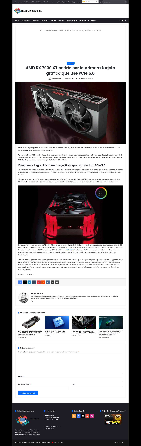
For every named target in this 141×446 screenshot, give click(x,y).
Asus (53, 2)
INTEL (32, 2)
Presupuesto (71, 20)
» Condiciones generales (51, 417)
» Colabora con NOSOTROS (52, 426)
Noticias (48, 30)
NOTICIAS (25, 20)
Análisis (35, 20)
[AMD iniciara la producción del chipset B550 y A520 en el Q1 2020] (84, 322)
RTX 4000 (69, 250)
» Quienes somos (49, 415)
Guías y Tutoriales (57, 20)
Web (74, 384)
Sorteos (93, 20)
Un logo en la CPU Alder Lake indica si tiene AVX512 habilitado (56, 332)
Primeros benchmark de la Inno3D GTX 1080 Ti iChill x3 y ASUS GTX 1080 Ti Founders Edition (30, 333)
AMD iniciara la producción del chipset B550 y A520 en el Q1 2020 (84, 332)
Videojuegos (83, 20)
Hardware (55, 30)
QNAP (58, 2)
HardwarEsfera (58, 442)
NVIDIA (38, 2)
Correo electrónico (24, 384)
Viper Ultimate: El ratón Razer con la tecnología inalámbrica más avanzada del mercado (110, 333)
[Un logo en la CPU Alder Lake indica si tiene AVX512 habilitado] (57, 322)
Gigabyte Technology (68, 2)
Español (88, 1)
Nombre (21, 376)
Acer (48, 2)
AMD (43, 2)
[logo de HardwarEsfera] (28, 11)
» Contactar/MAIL (49, 428)
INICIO (17, 20)
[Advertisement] (70, 46)
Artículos (44, 20)
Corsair (79, 2)
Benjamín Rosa (56, 78)
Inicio (43, 30)
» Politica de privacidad (51, 419)
